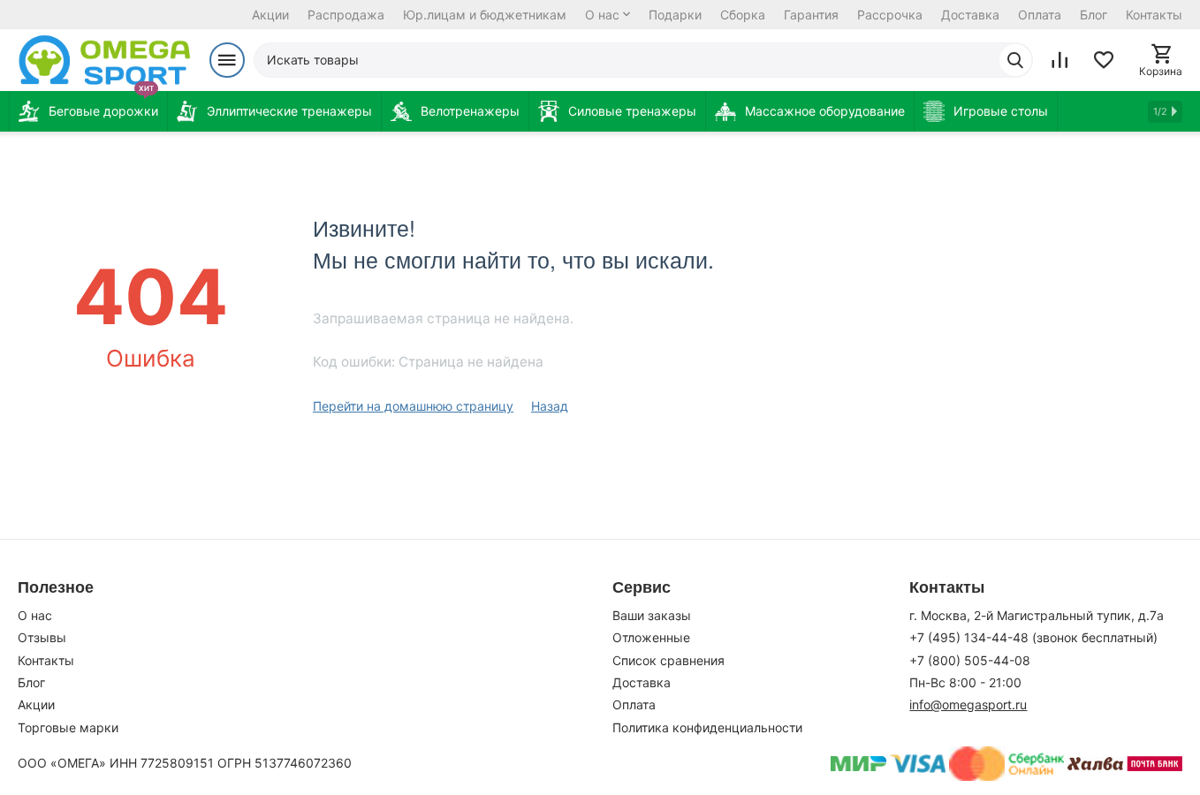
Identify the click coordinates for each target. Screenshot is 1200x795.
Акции (270, 14)
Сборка (742, 14)
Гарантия (811, 14)
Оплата (1039, 14)
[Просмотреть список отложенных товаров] (1103, 60)
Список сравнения (668, 660)
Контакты (1154, 14)
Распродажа (346, 14)
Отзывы (42, 637)
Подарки (675, 14)
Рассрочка (890, 14)
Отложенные (651, 637)
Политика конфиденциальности (707, 727)
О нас (602, 14)
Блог (1093, 14)
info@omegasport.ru (968, 704)
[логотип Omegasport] (105, 60)
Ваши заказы (651, 615)
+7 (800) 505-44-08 (969, 660)
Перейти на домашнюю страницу (413, 405)
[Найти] (1015, 60)
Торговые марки (68, 727)
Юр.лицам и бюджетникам (484, 14)
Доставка (970, 14)
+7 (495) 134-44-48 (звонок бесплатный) (1033, 637)
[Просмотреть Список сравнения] (1059, 60)
